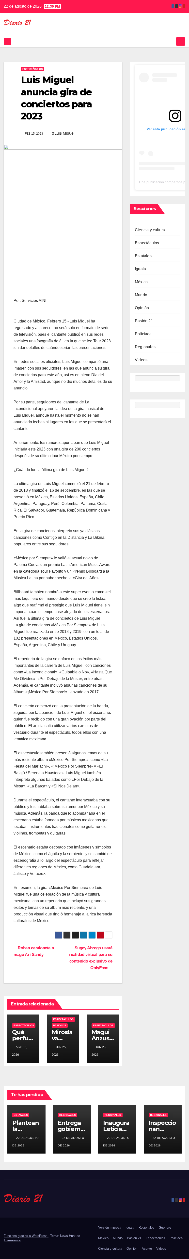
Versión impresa (109, 1227)
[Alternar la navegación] (180, 41)
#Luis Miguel (63, 133)
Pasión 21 (59, 1025)
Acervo (147, 1248)
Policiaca (143, 334)
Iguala (140, 269)
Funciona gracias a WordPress (26, 1236)
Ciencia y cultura (150, 230)
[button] (171, 41)
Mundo (141, 295)
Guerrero (165, 1227)
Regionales (145, 347)
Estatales (143, 256)
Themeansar (12, 1240)
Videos (141, 360)
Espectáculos (32, 69)
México (141, 282)
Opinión (142, 308)
